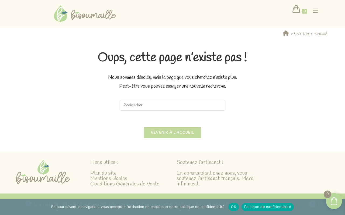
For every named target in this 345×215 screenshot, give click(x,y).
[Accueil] (286, 33)
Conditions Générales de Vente (124, 184)
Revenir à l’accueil (172, 132)
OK (233, 207)
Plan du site (103, 173)
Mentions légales (108, 178)
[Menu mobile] (313, 10)
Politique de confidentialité (267, 207)
